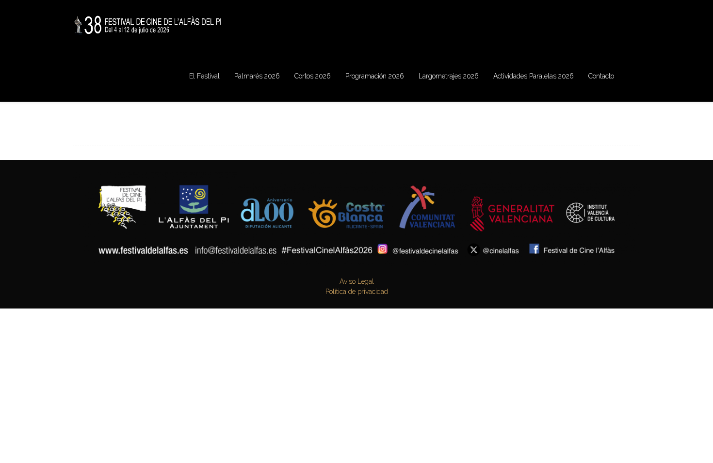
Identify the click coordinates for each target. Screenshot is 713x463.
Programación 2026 (374, 76)
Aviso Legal (357, 281)
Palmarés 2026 (257, 76)
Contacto (601, 76)
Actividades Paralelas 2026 (533, 76)
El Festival (204, 76)
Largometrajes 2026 (449, 76)
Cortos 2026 (312, 76)
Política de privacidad (356, 291)
